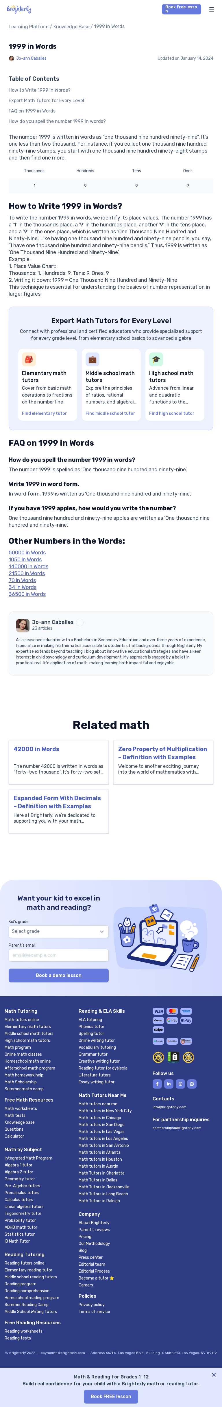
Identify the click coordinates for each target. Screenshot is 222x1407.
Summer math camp (24, 1089)
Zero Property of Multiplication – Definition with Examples (162, 753)
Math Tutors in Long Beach (103, 1194)
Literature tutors (95, 1075)
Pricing (85, 1236)
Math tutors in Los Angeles (103, 1138)
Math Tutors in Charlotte (102, 1173)
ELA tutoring (90, 1019)
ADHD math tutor (21, 1227)
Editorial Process (94, 1271)
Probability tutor (20, 1220)
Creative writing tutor (99, 1061)
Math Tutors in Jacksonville (104, 1187)
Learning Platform (29, 26)
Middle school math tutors (29, 1033)
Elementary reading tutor (28, 1270)
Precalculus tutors (22, 1192)
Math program (18, 1047)
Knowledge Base (71, 26)
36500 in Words (27, 594)
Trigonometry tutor (23, 1213)
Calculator (14, 1136)
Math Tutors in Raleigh (99, 1200)
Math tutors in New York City (105, 1110)
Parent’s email (22, 945)
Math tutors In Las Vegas (102, 1131)
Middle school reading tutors (31, 1277)
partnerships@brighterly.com (177, 1128)
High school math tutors (27, 1040)
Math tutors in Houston (100, 1159)
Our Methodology (94, 1243)
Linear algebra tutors (24, 1206)
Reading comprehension (27, 1290)
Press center (91, 1257)
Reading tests (18, 1338)
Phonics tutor (91, 1026)
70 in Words (22, 580)
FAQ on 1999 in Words (32, 111)
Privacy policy (92, 1304)
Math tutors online (22, 1019)
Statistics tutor (20, 1234)
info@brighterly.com (169, 1107)
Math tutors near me (98, 1104)
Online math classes (23, 1054)
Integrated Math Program (28, 1158)
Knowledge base (20, 1122)
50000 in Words (27, 552)
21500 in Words (27, 573)
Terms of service (94, 1311)
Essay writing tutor (96, 1082)
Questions (14, 1129)
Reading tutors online (25, 1263)
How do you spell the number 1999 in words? (57, 121)
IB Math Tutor (17, 1241)
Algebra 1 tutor (18, 1165)
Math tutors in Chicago (100, 1117)
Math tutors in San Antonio (104, 1145)
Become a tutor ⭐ (96, 1278)
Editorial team (92, 1264)
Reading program (20, 1284)
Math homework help (24, 1075)
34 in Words (22, 587)
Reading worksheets (23, 1331)
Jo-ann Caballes (31, 58)
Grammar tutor (93, 1054)
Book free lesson (181, 9)
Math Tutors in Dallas (98, 1180)
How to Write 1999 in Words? (40, 90)
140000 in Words (28, 566)
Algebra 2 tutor (19, 1172)
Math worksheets (21, 1108)
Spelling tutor (91, 1033)
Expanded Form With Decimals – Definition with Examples (57, 802)
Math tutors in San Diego (102, 1124)
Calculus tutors (19, 1199)
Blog (83, 1250)
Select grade (26, 931)
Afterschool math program (30, 1068)
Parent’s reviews (94, 1229)
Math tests (15, 1115)
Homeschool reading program (32, 1297)
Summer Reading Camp (27, 1304)
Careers (86, 1285)
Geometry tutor (20, 1179)
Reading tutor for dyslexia (103, 1068)
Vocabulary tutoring (97, 1047)
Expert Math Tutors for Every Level (46, 100)
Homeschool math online (28, 1061)
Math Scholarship (21, 1082)
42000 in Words (36, 749)
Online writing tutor (97, 1040)
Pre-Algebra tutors (22, 1185)
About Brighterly (94, 1222)
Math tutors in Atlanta (100, 1152)
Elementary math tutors (28, 1026)
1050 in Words (25, 559)
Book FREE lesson (111, 1396)
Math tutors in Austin (98, 1166)
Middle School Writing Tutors (31, 1311)
